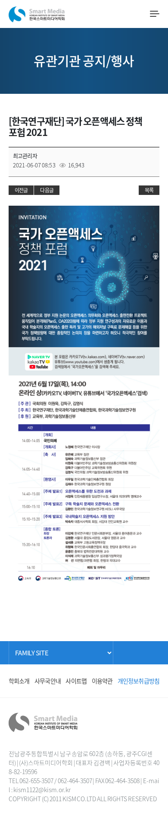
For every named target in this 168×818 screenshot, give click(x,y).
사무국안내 (47, 680)
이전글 (21, 190)
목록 (149, 190)
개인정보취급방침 (138, 680)
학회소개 (19, 680)
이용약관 (102, 680)
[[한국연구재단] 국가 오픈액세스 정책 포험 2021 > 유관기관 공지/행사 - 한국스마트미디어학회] (37, 13)
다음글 (46, 190)
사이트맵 (76, 680)
